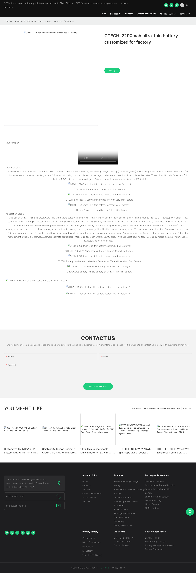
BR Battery (87, 546)
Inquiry (112, 70)
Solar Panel (136, 408)
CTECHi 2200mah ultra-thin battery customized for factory (44, 21)
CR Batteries (88, 538)
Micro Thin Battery (91, 542)
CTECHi (8, 21)
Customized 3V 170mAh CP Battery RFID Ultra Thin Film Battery (20, 451)
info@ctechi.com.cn (16, 505)
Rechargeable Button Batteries (160, 485)
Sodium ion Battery (154, 481)
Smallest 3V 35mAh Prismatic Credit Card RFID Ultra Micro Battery (58, 451)
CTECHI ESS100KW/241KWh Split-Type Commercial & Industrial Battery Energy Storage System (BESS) (173, 451)
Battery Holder (152, 537)
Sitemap (104, 567)
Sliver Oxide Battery (123, 537)
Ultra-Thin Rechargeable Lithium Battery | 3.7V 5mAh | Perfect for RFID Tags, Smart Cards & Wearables (97, 451)
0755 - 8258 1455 (15, 496)
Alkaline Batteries (122, 541)
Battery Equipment (154, 549)
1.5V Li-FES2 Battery (92, 555)
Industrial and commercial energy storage (162, 408)
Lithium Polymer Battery (157, 496)
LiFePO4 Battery (153, 500)
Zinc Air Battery (121, 545)
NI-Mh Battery (152, 508)
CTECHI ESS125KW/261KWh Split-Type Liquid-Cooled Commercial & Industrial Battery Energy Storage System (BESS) (135, 451)
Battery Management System (159, 545)
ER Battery (87, 550)
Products (187, 408)
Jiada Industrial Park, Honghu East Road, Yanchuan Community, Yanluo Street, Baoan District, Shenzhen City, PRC (27, 483)
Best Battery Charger (155, 541)
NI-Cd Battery (152, 504)
